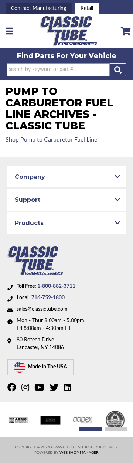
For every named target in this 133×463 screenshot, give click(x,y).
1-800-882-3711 (56, 286)
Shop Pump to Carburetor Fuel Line (51, 140)
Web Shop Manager (78, 453)
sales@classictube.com (42, 309)
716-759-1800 (48, 297)
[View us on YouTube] (40, 389)
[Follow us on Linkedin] (68, 389)
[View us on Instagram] (26, 389)
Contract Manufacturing (38, 8)
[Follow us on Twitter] (55, 389)
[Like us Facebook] (12, 389)
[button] (66, 69)
